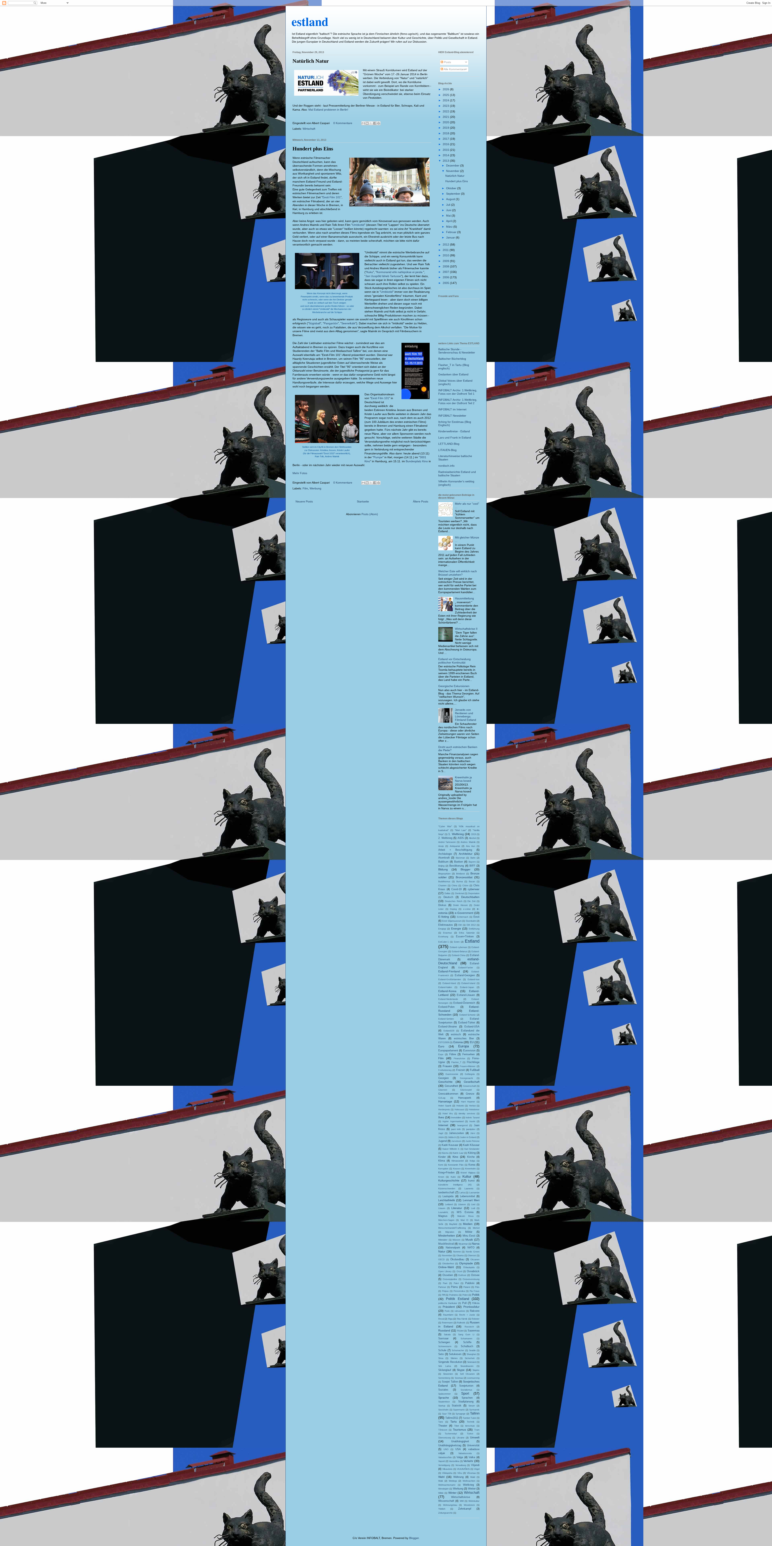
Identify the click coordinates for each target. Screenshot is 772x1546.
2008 (446, 266)
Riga (450, 1319)
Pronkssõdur (471, 1306)
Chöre (465, 885)
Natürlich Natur (311, 61)
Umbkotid (358, 224)
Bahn (472, 858)
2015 (446, 149)
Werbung (315, 488)
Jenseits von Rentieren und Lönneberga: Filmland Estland (465, 714)
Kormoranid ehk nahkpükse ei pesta (399, 272)
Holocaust (459, 1109)
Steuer (471, 1405)
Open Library (445, 1271)
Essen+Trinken (465, 936)
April (449, 221)
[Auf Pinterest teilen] (379, 123)
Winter (452, 1492)
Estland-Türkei (466, 1022)
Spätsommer (444, 1394)
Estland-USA (471, 1026)
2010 (446, 255)
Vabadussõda (445, 1457)
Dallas (448, 893)
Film (305, 488)
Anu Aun (470, 846)
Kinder (442, 1157)
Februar (451, 232)
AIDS (461, 838)
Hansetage (445, 1101)
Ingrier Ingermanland (452, 1121)
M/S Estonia (465, 1212)
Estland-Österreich (464, 1003)
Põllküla (475, 1303)
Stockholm (443, 1409)
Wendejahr (443, 1488)
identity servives (467, 1113)
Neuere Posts (304, 501)
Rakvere (474, 1311)
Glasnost (442, 1090)
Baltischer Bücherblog (452, 358)
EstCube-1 (443, 942)
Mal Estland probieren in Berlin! (328, 109)
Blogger (465, 869)
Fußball (474, 1069)
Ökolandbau (457, 1259)
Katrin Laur (458, 1153)
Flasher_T (456, 1062)
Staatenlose (444, 1401)
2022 (446, 111)
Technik (470, 1422)
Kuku (369, 272)
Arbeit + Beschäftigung (455, 850)
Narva (475, 1243)
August (451, 199)
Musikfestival (446, 1243)
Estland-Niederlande (448, 999)
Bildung (443, 869)
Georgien (443, 1078)
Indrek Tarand (472, 1117)
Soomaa (459, 1378)
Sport (465, 1393)
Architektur (465, 853)
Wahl (441, 1476)
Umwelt (474, 1437)
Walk (440, 1481)
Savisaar (443, 1338)
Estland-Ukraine (447, 1026)
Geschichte (445, 1081)
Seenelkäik (348, 323)
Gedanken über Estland (453, 374)
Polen (465, 1295)
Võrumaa (471, 1473)
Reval (441, 1319)
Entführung (474, 929)
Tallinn (474, 1413)
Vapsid (441, 1461)
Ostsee (475, 1275)
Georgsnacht (466, 1078)
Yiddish (441, 1509)
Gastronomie (452, 1074)
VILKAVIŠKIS (463, 1469)
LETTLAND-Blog (448, 443)
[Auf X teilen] (371, 123)
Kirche (471, 1157)
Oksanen (474, 1259)
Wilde (440, 1493)
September (453, 193)
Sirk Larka (444, 1366)
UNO (446, 1449)
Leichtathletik (446, 1200)
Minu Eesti (469, 1235)
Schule (442, 1350)
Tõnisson (442, 1430)
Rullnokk (461, 1322)
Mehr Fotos (300, 473)
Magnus (443, 1216)
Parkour (442, 1287)
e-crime (467, 909)
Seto (441, 1354)
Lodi (473, 1208)
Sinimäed (471, 1362)
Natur (441, 1251)
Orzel (459, 1271)
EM (460, 925)
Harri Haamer (468, 1101)
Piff (443, 1295)
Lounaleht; (443, 1212)
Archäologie (445, 854)
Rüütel (460, 1330)
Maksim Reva (465, 1216)
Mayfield (453, 1224)
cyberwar (473, 889)
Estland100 (448, 1030)
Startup (441, 1405)
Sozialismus (466, 1390)
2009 (446, 261)
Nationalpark (453, 1247)
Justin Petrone (472, 1141)
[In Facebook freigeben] (375, 123)
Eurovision (469, 1050)
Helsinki (460, 1105)
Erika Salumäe (466, 933)
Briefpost (460, 873)
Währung (458, 1477)
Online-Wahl (446, 1267)
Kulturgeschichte (448, 1180)
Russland (444, 1330)
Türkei (470, 1433)
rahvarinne (460, 1311)
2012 (446, 244)
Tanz (440, 1422)
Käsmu (445, 1153)
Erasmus (447, 933)
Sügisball (314, 323)
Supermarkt (459, 1409)
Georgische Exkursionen (453, 686)
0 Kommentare (342, 123)
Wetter (472, 1488)
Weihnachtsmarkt (446, 1485)
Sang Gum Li (466, 1334)
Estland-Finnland (449, 971)
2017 (446, 138)
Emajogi (442, 929)
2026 (446, 89)
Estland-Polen (446, 1007)
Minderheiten (446, 1235)
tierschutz (470, 1426)
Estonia (458, 1042)
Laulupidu (448, 1196)
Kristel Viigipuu (468, 1172)
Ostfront (462, 1275)
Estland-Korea (447, 991)
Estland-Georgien (465, 975)
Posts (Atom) (369, 514)
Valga (460, 1457)
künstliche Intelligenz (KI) (455, 1184)
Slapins (475, 1370)
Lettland (449, 1204)
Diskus (442, 905)
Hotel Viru (447, 1113)
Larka (462, 1192)
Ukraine (460, 1437)
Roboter (475, 1319)
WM (462, 1501)
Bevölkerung (456, 865)
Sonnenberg (444, 1378)
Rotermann (447, 1322)
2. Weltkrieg (445, 838)
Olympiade (466, 1263)
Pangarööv (331, 323)
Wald (472, 1477)
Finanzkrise (459, 1058)
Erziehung (443, 936)
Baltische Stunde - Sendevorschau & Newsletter (456, 351)
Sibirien (454, 1358)
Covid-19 (456, 889)
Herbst (472, 1105)
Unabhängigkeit (460, 1441)
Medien (467, 1224)
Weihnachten (469, 1481)
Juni (449, 210)
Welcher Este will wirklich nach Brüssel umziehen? (457, 573)
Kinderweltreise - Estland (454, 431)
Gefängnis (470, 1074)
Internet (443, 1125)
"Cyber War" (445, 826)
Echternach (462, 917)
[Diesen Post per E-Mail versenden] (363, 123)
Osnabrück (473, 1271)
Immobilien (456, 1117)
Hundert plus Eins (313, 149)
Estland (472, 941)
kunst (471, 1180)
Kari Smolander (472, 1149)
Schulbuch (467, 1346)
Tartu (453, 1421)
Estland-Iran (473, 979)
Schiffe (467, 1342)
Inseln (472, 1121)
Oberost (472, 1255)
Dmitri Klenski (460, 905)
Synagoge (460, 1413)
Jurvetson (456, 1141)
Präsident (449, 1306)
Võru (459, 1473)
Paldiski (469, 1283)
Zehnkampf (464, 1508)
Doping (453, 909)
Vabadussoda (465, 1453)
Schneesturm (444, 1346)
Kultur (466, 1176)
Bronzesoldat (464, 877)
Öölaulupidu (469, 1267)
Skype (461, 1369)
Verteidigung (444, 1465)
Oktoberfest (448, 1263)
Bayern (472, 862)
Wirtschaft (309, 128)
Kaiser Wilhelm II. (451, 1149)
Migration (449, 1232)
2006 (446, 277)
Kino (455, 1156)
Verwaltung (460, 1465)
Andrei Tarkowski (447, 842)
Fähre (452, 1054)
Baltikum (443, 861)
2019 (446, 127)
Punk (447, 1311)
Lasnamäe (474, 1192)
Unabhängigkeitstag (449, 1445)
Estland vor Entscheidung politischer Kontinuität (454, 660)
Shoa (440, 1358)
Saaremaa (473, 1330)
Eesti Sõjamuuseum (451, 921)
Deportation (473, 893)
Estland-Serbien (446, 1019)
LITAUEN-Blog (447, 450)
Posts (447, 62)
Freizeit (460, 1070)
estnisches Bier (464, 1038)
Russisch (469, 1326)
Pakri (456, 1283)
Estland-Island (468, 983)
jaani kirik (456, 1129)
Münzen (456, 1240)
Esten (457, 942)
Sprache (443, 1397)
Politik (475, 1294)
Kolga (472, 1161)
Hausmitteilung (464, 598)
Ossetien (447, 1275)
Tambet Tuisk (469, 1418)
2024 (446, 100)
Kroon (441, 1177)
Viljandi (475, 1465)
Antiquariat (455, 846)
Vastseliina (454, 1461)
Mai (449, 215)
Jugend (442, 1141)
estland (310, 21)
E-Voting (443, 916)
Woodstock (469, 1505)
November (453, 171)
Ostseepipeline (450, 1279)
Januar (451, 237)
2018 (446, 133)
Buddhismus (444, 881)
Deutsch (448, 897)
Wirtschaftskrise (460, 1497)
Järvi (472, 1133)
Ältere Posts (420, 501)
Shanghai (471, 1354)
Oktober (451, 188)
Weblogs (453, 1481)
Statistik (456, 1405)
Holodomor (474, 1109)
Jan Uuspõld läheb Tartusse (383, 276)
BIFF (472, 865)
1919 (473, 834)
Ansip (441, 846)
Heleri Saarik (444, 1105)
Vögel (476, 1469)
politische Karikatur (447, 1303)
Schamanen (466, 1338)
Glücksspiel (466, 1090)
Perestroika (459, 1291)
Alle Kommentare (454, 69)
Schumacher (458, 1350)
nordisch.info (446, 465)
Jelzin (441, 1137)
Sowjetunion (466, 1385)
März (449, 226)
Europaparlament (448, 1050)
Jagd (440, 1133)
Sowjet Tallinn (450, 1381)
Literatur (456, 1208)
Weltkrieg (468, 1484)
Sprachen (467, 1397)
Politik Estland (457, 1299)
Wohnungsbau (450, 1505)
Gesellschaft (471, 1081)
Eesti (476, 916)
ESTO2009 (443, 1042)
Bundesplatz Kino (417, 461)
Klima (441, 1160)
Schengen (444, 1342)
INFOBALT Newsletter (452, 415)
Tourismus (459, 1429)
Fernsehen (468, 1054)
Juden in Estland (468, 1137)
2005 (446, 283)
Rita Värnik (462, 1319)
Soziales (443, 1389)
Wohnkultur (473, 1501)
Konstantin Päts (456, 1165)
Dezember (453, 165)
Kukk (453, 1177)
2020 (446, 122)
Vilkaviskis (447, 1469)
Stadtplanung (465, 1401)
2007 (446, 271)
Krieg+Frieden (446, 1172)
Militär (468, 1232)
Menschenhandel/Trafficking (452, 1228)
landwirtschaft (446, 1192)
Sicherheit (469, 1358)
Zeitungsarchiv (445, 1513)
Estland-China (458, 955)
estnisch (456, 1034)
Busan (472, 881)
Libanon (462, 1204)
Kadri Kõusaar (471, 1145)
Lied (473, 1204)
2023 (446, 105)
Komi (440, 1165)
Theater (442, 1425)
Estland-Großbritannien (449, 979)
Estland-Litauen (466, 995)
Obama (460, 1255)
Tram (476, 1430)
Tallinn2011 (451, 1418)
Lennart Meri (471, 1200)
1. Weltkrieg (456, 834)
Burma (459, 881)
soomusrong (473, 1378)
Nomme (457, 1251)
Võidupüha (447, 1473)
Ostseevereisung (471, 1279)
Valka (472, 1457)
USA (458, 1449)
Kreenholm (470, 1168)
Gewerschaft (469, 1086)
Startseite (363, 501)
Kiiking (472, 1153)
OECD (441, 1259)
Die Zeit (471, 901)
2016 (446, 144)
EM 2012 (471, 925)
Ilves (441, 1117)
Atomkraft (444, 857)
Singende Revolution (450, 1362)
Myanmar (463, 1244)
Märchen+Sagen (446, 1220)
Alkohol (472, 838)
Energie (456, 928)
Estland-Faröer (465, 967)
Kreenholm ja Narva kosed (463, 779)
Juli (448, 204)
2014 (446, 155)
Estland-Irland (449, 983)
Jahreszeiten (456, 1133)
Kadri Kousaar (450, 1145)
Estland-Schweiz (467, 1015)
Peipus (445, 1291)
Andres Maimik (468, 842)
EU (472, 1042)
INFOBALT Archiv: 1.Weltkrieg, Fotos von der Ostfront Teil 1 (457, 392)
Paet (445, 1283)
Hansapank (464, 1097)
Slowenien (448, 1374)
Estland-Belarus (459, 951)
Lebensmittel (467, 1196)
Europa (463, 1046)
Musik (469, 1239)
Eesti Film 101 (331, 197)
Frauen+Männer (467, 1066)
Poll (464, 1303)
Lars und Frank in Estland (454, 437)
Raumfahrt (448, 1315)
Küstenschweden (446, 1188)
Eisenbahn (471, 921)
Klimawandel (458, 1161)
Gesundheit (451, 1086)
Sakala (447, 1334)
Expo (440, 1054)
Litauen (441, 1208)
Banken (458, 861)
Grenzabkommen (448, 1093)
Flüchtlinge (473, 1062)
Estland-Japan (467, 987)
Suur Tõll (446, 1413)
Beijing (441, 866)
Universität (473, 1445)
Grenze (470, 1093)
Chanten (442, 885)
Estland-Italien (445, 987)
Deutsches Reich (453, 901)
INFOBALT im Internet (452, 409)
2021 (446, 116)
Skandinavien (466, 1366)
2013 (446, 160)
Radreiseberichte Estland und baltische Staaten (457, 473)
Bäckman (460, 858)
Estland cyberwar (458, 947)
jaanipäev (470, 1129)
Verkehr (468, 1461)
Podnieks (453, 1295)
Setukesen (455, 1354)
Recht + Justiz (467, 1315)
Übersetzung (444, 1437)
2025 (446, 95)
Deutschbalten (470, 897)
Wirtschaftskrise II (466, 628)
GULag (441, 1098)
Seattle (472, 1350)
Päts (477, 1287)
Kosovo (457, 1168)
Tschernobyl (451, 1433)
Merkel (476, 1228)
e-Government (464, 912)
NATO (470, 1247)
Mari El (464, 1220)
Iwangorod (462, 1125)
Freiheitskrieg (445, 1070)
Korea (471, 1164)
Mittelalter (443, 1240)
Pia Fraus (474, 1291)
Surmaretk (474, 1409)
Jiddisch (452, 1137)
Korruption (443, 1168)
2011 (446, 250)
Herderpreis (444, 1109)
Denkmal (459, 893)
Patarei (466, 1287)
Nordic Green (472, 1251)
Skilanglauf (444, 1370)
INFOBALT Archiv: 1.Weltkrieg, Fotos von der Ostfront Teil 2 (457, 401)
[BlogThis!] (367, 123)
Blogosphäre (444, 873)
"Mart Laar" (461, 830)
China (454, 885)
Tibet (456, 1426)
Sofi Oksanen (467, 1374)
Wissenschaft (446, 1501)
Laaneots (468, 1188)
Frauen (447, 1066)
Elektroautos (445, 924)
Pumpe (378, 457)
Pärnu (454, 1287)
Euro (441, 1046)
